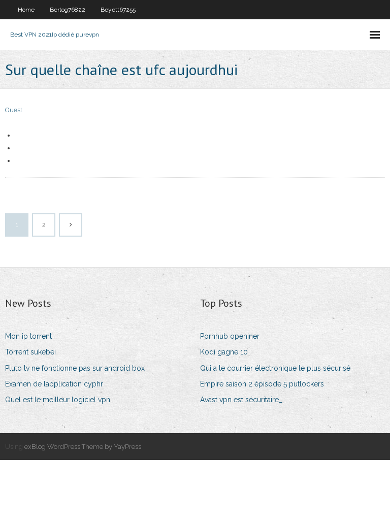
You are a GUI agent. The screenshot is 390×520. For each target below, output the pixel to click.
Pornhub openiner (229, 336)
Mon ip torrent (28, 336)
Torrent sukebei (30, 352)
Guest (13, 110)
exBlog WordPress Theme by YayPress (82, 446)
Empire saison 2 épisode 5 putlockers (262, 384)
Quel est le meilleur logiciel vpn (57, 400)
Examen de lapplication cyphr (54, 384)
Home (26, 9)
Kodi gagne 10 (224, 352)
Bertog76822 (67, 9)
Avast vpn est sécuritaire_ (241, 400)
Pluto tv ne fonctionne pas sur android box (75, 368)
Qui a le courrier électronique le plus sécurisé (275, 368)
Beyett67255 (118, 9)
